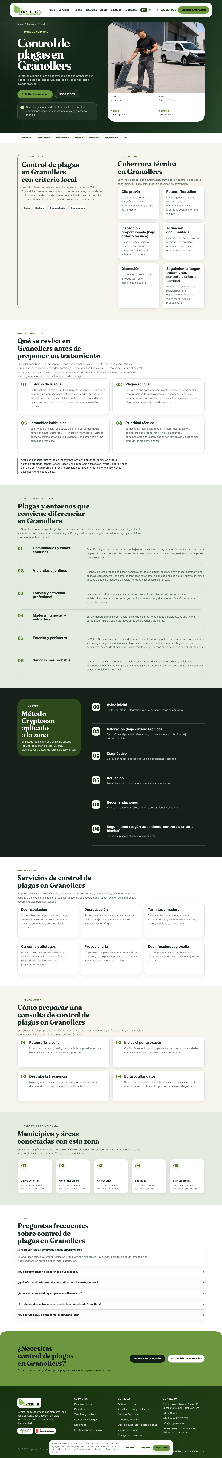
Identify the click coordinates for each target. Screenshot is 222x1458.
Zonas (103, 9)
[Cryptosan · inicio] (28, 10)
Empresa (116, 9)
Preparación (111, 137)
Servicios (64, 9)
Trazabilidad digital (129, 1419)
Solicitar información (193, 9)
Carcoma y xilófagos (86, 1419)
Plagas (78, 9)
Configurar (144, 1447)
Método (79, 137)
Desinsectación (57, 208)
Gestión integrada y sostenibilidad (137, 1424)
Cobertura (25, 137)
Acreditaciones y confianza (133, 1409)
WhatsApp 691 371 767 (175, 1418)
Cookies (177, 1451)
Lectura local (43, 137)
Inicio (52, 9)
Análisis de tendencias (188, 1358)
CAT (150, 10)
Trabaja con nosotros (130, 1435)
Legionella (80, 1424)
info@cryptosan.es (173, 1423)
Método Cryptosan (128, 1414)
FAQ (126, 137)
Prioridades (62, 137)
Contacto (131, 9)
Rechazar (129, 1447)
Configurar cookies (194, 1451)
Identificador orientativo (88, 1430)
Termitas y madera (85, 1414)
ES (143, 10)
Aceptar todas (161, 1447)
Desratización (78, 208)
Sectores (91, 9)
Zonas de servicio (128, 1430)
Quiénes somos (127, 1404)
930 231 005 (67, 94)
